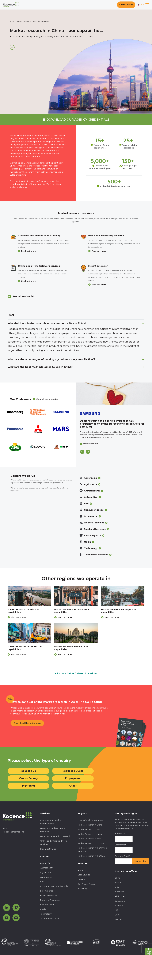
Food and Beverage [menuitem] (50, 900)
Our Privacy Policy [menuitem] (86, 884)
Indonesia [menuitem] (119, 891)
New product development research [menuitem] (53, 830)
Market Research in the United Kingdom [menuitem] (92, 849)
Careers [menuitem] (81, 879)
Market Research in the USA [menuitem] (90, 856)
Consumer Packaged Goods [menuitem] (54, 886)
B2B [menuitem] (42, 881)
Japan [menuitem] (118, 882)
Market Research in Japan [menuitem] (89, 834)
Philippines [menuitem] (120, 896)
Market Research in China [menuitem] (89, 825)
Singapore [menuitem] (120, 901)
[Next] (88, 452)
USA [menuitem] (117, 915)
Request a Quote (72, 770)
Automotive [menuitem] (46, 877)
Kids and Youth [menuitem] (47, 904)
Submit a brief (126, 5)
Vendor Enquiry (28, 778)
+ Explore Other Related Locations (76, 673)
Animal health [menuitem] (46, 868)
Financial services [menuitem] (48, 895)
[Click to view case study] (114, 394)
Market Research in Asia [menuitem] (88, 829)
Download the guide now (27, 723)
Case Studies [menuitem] (83, 875)
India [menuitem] (117, 887)
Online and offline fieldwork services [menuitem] (53, 842)
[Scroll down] (12, 47)
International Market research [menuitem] (91, 820)
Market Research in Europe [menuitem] (90, 843)
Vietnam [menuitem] (119, 919)
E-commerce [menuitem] (46, 891)
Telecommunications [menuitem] (50, 918)
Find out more (28, 251)
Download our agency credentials (77, 119)
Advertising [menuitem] (45, 863)
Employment (73, 778)
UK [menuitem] (116, 910)
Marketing (28, 785)
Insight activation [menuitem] (48, 849)
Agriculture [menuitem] (45, 872)
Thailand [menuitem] (119, 905)
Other (73, 785)
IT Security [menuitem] (82, 888)
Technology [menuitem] (46, 914)
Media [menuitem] (43, 909)
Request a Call (28, 770)
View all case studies (47, 399)
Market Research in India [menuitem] (89, 838)
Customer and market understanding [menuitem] (51, 822)
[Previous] (82, 452)
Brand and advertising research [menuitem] (55, 836)
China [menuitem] (117, 878)
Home (12, 21)
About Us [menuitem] (81, 870)
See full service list (23, 296)
